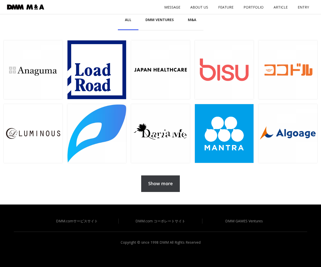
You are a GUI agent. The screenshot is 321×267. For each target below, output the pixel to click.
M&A (192, 19)
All (128, 19)
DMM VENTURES (159, 19)
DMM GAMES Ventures (244, 221)
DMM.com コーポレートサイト (160, 221)
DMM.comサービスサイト (77, 221)
